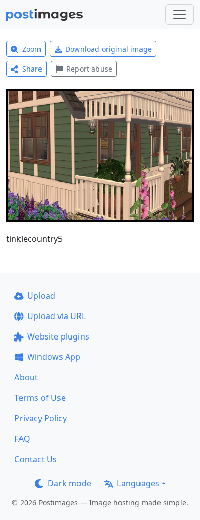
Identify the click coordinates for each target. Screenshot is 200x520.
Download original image (108, 49)
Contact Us (35, 459)
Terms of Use (40, 397)
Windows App (54, 357)
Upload (41, 295)
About (26, 377)
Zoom (31, 49)
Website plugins (58, 336)
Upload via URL (56, 316)
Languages (138, 483)
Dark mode (69, 483)
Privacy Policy (40, 418)
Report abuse (89, 69)
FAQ (22, 438)
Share (32, 69)
